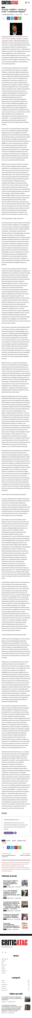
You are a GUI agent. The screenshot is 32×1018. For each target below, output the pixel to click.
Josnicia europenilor (25, 855)
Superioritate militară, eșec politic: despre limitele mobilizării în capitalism (10, 883)
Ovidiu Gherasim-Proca (8, 14)
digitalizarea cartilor (21, 840)
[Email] (15, 833)
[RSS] (6, 952)
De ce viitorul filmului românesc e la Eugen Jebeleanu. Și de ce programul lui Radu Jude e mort (12, 893)
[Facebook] (8, 18)
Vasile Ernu (4, 1001)
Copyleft (8, 840)
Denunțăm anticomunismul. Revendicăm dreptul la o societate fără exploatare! (11, 925)
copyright (14, 840)
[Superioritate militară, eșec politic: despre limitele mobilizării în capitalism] (24, 883)
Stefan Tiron (10, 919)
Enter (3, 7)
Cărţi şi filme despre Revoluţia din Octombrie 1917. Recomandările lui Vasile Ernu (12, 998)
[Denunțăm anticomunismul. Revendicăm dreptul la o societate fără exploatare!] (24, 925)
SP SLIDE (4, 842)
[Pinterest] (16, 18)
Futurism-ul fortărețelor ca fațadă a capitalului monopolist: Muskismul (11, 916)
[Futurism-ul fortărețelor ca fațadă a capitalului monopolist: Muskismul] (24, 917)
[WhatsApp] (19, 18)
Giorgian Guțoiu (10, 887)
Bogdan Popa (10, 898)
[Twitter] (12, 18)
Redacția (9, 929)
